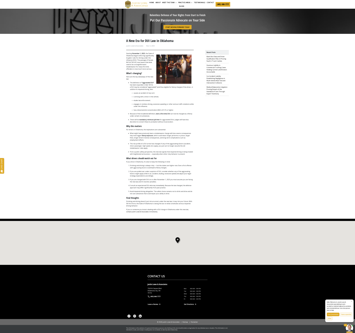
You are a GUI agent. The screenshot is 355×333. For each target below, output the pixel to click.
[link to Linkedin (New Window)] (140, 316)
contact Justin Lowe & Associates (137, 212)
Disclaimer (194, 322)
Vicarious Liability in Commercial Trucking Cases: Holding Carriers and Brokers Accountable (217, 68)
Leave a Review (153, 304)
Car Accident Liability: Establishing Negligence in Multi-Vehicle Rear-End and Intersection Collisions (216, 79)
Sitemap (185, 322)
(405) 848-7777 (155, 296)
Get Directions (189, 304)
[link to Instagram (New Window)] (134, 316)
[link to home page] (136, 4)
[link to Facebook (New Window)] (128, 316)
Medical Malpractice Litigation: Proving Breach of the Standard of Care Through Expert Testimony (217, 90)
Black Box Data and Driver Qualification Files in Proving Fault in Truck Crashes (216, 59)
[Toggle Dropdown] (176, 2)
